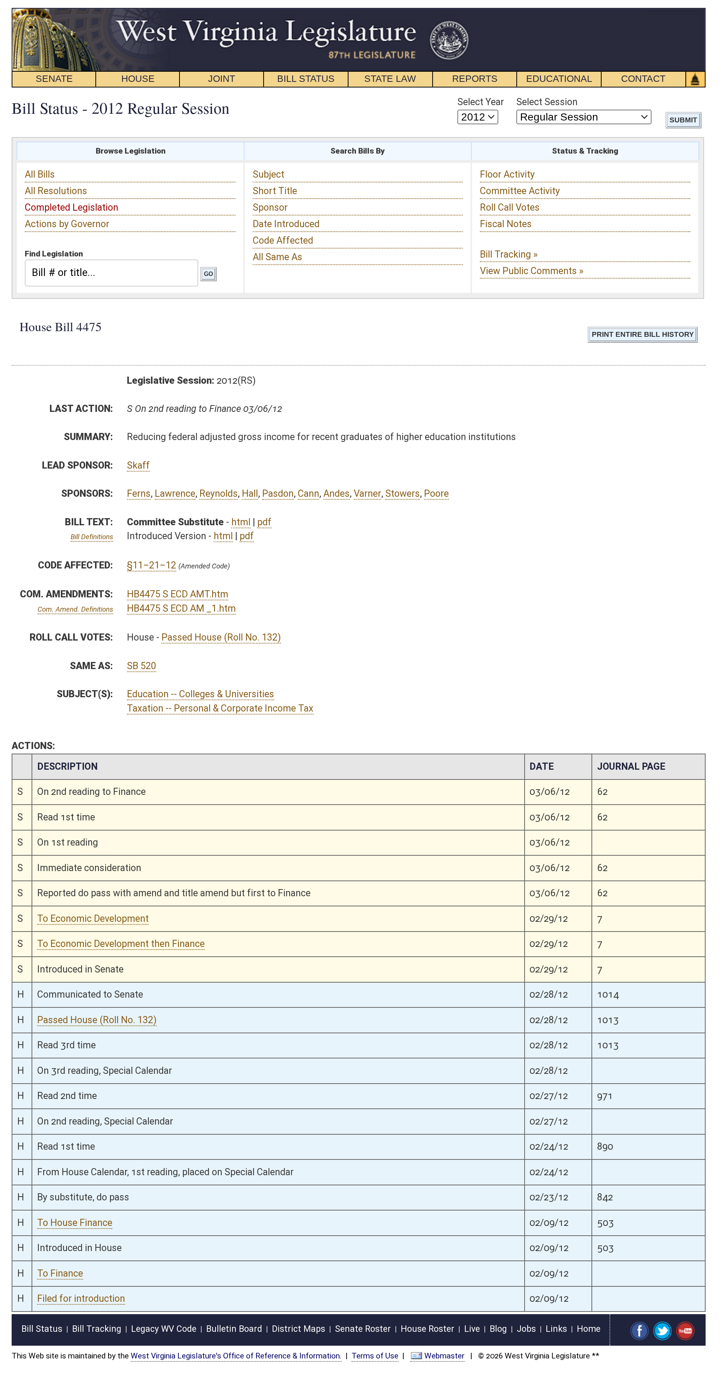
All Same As (277, 257)
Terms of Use (374, 1355)
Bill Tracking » (509, 254)
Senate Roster (363, 1329)
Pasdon (278, 493)
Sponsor (270, 207)
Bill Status (41, 1329)
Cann (308, 493)
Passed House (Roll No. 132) (221, 637)
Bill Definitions (92, 536)
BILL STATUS (306, 78)
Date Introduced (286, 224)
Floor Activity (507, 174)
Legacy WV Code (163, 1329)
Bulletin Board (234, 1329)
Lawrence (175, 493)
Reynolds (218, 493)
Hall (250, 493)
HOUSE (138, 78)
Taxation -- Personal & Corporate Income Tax (220, 708)
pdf (264, 522)
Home (588, 1329)
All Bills (40, 174)
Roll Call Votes (510, 207)
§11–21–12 (151, 565)
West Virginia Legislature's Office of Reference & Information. (236, 1355)
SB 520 (141, 665)
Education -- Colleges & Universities (200, 694)
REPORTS (475, 78)
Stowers (402, 493)
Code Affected (283, 240)
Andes (336, 493)
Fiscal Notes (506, 224)
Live (472, 1329)
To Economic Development (93, 918)
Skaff (138, 465)
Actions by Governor (67, 224)
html (240, 522)
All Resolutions (56, 190)
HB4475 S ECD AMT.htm (177, 594)
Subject (268, 174)
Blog (498, 1329)
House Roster (427, 1329)
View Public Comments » (532, 270)
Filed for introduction (81, 1298)
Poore (436, 493)
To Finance (60, 1273)
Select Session (547, 101)
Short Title (275, 190)
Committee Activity (520, 190)
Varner (367, 493)
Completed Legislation (71, 207)
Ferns (139, 493)
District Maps (298, 1329)
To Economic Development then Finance (121, 943)
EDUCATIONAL (559, 78)
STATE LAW (390, 78)
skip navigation (456, 12)
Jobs (526, 1329)
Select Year (480, 101)
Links (556, 1329)
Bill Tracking (96, 1329)
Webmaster (444, 1355)
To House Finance (74, 1222)
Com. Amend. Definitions (75, 609)
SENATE (54, 78)
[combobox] (111, 273)
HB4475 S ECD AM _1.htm (181, 608)
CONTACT (643, 78)
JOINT (221, 78)
